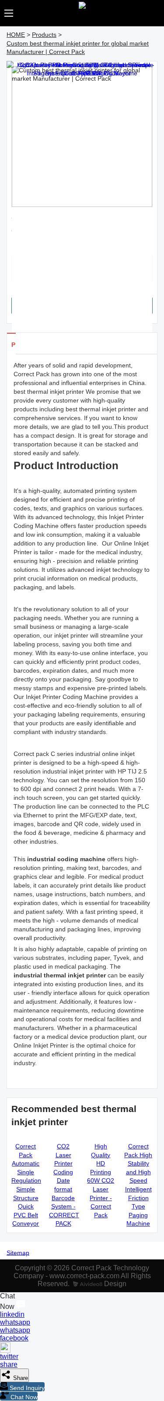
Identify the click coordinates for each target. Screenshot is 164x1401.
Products (44, 34)
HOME (16, 34)
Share (19, 1378)
